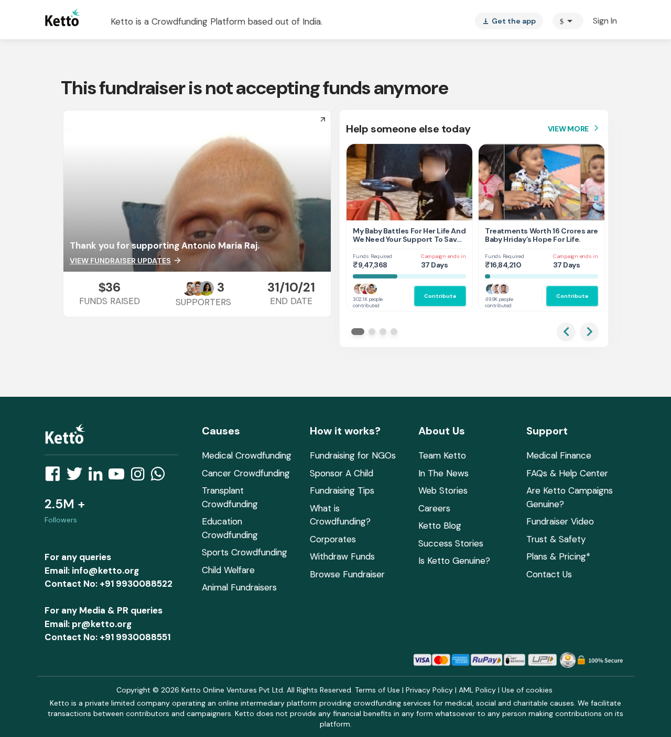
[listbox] (509, 20)
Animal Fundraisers (239, 587)
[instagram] (141, 477)
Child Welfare (228, 570)
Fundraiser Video (560, 521)
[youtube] (120, 477)
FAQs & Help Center (567, 473)
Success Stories (450, 543)
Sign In (605, 20)
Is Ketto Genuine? (454, 560)
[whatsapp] (161, 477)
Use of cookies (527, 690)
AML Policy (477, 690)
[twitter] (78, 477)
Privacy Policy (429, 690)
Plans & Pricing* (558, 556)
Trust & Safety (556, 539)
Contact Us (549, 574)
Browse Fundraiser (347, 574)
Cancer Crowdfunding (246, 473)
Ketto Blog (439, 525)
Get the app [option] (509, 21)
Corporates (333, 539)
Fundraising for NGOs (353, 455)
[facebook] (56, 477)
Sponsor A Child (341, 473)
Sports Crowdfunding (244, 552)
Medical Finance (558, 455)
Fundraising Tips (342, 490)
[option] (568, 21)
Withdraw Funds (342, 556)
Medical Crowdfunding (246, 455)
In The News (443, 473)
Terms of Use (377, 690)
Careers (434, 508)
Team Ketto (442, 455)
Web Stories (443, 490)
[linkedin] (99, 477)
